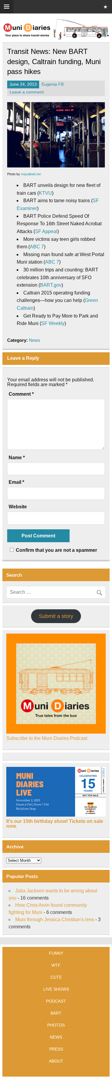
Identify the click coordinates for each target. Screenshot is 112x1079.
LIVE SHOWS (56, 989)
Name (17, 457)
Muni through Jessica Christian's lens (54, 919)
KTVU (45, 193)
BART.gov (51, 285)
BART (56, 1013)
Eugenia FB (53, 84)
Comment (21, 394)
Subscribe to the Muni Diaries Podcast (46, 738)
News (34, 340)
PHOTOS (56, 1025)
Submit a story (56, 616)
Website (18, 506)
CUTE (56, 977)
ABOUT (56, 1061)
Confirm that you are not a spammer (56, 550)
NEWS (56, 1037)
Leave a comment (27, 92)
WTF (56, 965)
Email (16, 482)
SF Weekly (53, 323)
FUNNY (56, 953)
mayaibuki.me (31, 174)
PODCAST (56, 1001)
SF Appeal (46, 231)
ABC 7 (37, 246)
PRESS (56, 1049)
